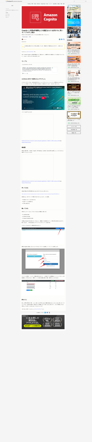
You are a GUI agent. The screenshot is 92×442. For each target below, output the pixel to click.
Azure (47, 3)
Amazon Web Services (26, 142)
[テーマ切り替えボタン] (85, 1)
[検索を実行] (74, 1)
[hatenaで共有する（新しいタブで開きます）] (59, 39)
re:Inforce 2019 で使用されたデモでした (12, 11)
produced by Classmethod (17, 1)
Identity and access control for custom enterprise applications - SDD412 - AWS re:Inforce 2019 (41, 140)
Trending (29, 3)
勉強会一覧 (74, 132)
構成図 (7, 12)
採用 (63, 3)
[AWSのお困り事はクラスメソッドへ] (43, 322)
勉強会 (59, 3)
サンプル (7, 8)
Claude (35, 3)
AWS (32, 3)
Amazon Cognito (25, 36)
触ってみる (7, 15)
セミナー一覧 (73, 126)
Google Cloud (43, 3)
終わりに (7, 17)
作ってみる (7, 14)
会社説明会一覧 (74, 129)
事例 (61, 3)
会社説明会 (55, 3)
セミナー (50, 3)
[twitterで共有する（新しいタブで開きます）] (64, 39)
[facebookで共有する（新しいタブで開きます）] (61, 39)
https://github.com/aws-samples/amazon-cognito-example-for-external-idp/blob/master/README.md (40, 194)
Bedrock (38, 3)
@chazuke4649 (30, 51)
